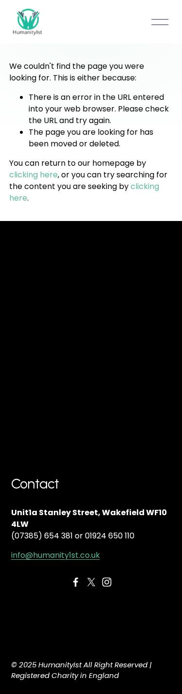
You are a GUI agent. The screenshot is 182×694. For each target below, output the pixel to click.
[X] (91, 582)
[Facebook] (76, 582)
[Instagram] (107, 582)
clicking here (33, 174)
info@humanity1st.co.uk (55, 555)
